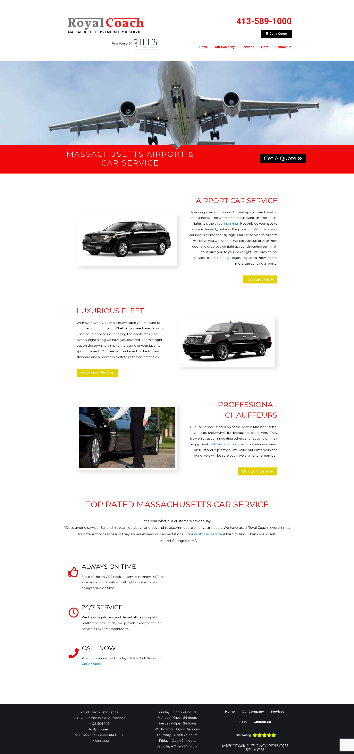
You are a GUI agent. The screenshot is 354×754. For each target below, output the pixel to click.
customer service (208, 534)
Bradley (223, 258)
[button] (276, 34)
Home (203, 47)
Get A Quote (91, 664)
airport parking (226, 223)
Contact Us (283, 47)
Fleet (264, 47)
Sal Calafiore (220, 444)
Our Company (225, 47)
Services (248, 47)
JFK (213, 258)
